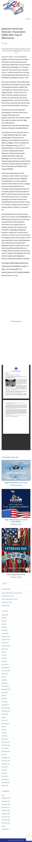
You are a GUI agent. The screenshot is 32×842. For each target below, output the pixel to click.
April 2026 (4, 627)
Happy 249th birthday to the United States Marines (16, 521)
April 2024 (4, 680)
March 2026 (5, 630)
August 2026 (5, 615)
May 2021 (4, 729)
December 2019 (5, 757)
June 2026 (4, 621)
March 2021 (5, 736)
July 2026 (4, 618)
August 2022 (5, 714)
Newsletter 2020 (6, 804)
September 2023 (6, 689)
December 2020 (5, 742)
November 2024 (6, 670)
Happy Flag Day (6, 605)
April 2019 (4, 773)
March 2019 (5, 776)
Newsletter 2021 (6, 807)
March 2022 (5, 720)
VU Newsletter (5, 829)
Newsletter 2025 (6, 820)
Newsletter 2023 (6, 813)
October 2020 (5, 748)
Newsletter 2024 (6, 817)
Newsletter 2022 (6, 810)
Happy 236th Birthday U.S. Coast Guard (12, 593)
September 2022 (6, 711)
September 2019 (6, 764)
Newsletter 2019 (6, 801)
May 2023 (4, 698)
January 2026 (5, 633)
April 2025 (4, 661)
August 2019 (5, 767)
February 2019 (5, 779)
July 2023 (4, 695)
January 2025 (5, 664)
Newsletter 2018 (6, 798)
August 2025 (5, 649)
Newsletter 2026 (6, 823)
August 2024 (5, 673)
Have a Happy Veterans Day (16, 574)
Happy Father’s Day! (7, 602)
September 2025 (6, 646)
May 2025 (4, 658)
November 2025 (6, 639)
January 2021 (5, 739)
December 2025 (5, 636)
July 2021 (4, 726)
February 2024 (5, 686)
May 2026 (4, 624)
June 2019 (4, 770)
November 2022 (6, 708)
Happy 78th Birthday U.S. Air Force (16, 483)
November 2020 (6, 745)
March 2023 (5, 701)
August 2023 (5, 692)
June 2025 (4, 655)
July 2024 (4, 677)
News (5, 43)
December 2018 (5, 782)
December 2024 (5, 667)
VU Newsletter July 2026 (8, 596)
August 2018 (5, 785)
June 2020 (4, 754)
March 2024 (5, 683)
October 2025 (5, 642)
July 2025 (4, 652)
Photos (3, 826)
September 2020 (6, 751)
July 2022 (4, 717)
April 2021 (4, 733)
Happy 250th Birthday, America (9, 599)
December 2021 (5, 723)
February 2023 (5, 705)
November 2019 (6, 760)
